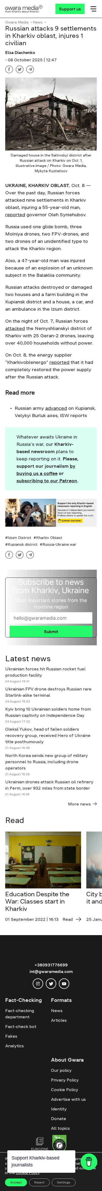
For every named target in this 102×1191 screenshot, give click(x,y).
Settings (63, 1182)
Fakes (11, 1036)
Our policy (61, 1070)
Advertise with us (68, 1099)
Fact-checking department (19, 1013)
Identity (59, 1109)
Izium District (19, 537)
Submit (51, 631)
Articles (59, 1020)
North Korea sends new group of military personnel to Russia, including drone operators (46, 761)
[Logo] (24, 9)
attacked (15, 328)
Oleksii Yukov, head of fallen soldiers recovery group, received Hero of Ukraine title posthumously (47, 735)
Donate (58, 1118)
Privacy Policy (65, 1080)
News (38, 22)
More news (79, 804)
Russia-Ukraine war (59, 544)
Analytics (14, 1046)
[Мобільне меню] (93, 8)
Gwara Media (17, 22)
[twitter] (51, 983)
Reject (39, 1182)
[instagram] (38, 983)
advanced (56, 408)
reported (15, 214)
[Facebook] (9, 69)
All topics (60, 1128)
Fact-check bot (20, 1026)
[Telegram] (30, 69)
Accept (16, 1182)
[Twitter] (20, 69)
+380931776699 (51, 965)
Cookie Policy (64, 1089)
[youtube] (64, 983)
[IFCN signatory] (59, 1144)
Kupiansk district (23, 544)
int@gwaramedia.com (51, 971)
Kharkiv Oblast (49, 537)
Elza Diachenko (20, 52)
